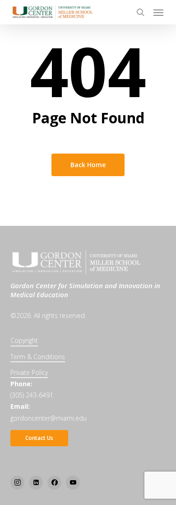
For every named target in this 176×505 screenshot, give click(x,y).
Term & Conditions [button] (37, 356)
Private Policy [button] (29, 372)
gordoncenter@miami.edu (48, 418)
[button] (158, 12)
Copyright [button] (24, 340)
